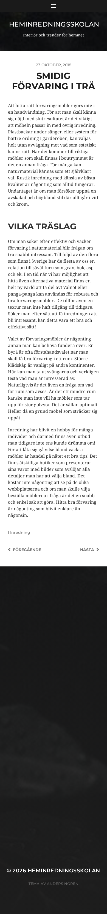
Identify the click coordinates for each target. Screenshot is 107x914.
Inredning (20, 532)
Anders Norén (62, 883)
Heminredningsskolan (54, 24)
